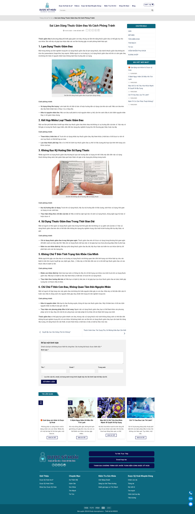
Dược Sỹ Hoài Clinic (47, 483)
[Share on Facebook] (87, 30)
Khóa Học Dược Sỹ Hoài (48, 487)
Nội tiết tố (131, 487)
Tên (43, 367)
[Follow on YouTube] (64, 465)
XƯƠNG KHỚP (133, 55)
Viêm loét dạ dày (134, 494)
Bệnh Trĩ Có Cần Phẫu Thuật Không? (140, 101)
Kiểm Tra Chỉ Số (110, 6)
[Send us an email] (59, 465)
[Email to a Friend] (92, 30)
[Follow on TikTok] (56, 465)
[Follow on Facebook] (53, 465)
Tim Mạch (72, 491)
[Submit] (152, 10)
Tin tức (50, 18)
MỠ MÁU (131, 35)
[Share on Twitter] (89, 30)
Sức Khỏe (72, 487)
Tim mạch (131, 491)
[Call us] (61, 465)
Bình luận (45, 350)
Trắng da (131, 483)
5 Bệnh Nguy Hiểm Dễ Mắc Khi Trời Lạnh (140, 78)
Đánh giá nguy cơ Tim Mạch (108, 487)
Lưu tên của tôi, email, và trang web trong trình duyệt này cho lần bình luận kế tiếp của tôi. (75, 377)
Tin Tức (71, 494)
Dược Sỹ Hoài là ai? (66, 6)
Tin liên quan (47, 394)
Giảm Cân (72, 483)
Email (71, 367)
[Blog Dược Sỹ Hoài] (48, 7)
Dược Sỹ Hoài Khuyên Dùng (91, 6)
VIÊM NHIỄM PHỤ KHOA (137, 51)
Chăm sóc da (132, 480)
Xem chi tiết (52, 437)
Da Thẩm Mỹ (73, 480)
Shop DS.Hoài (124, 6)
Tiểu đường (132, 498)
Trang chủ (43, 18)
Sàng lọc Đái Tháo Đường (107, 483)
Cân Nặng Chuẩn (104, 480)
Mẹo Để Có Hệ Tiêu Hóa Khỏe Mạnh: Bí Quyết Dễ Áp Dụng (141, 87)
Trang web (102, 367)
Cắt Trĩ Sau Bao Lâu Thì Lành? (138, 95)
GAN (129, 31)
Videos (77, 6)
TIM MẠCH (132, 43)
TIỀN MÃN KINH (134, 39)
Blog (133, 6)
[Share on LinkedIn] (98, 30)
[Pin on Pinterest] (95, 30)
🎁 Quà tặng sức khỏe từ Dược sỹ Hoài (140, 69)
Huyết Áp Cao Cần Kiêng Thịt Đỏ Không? (56, 332)
